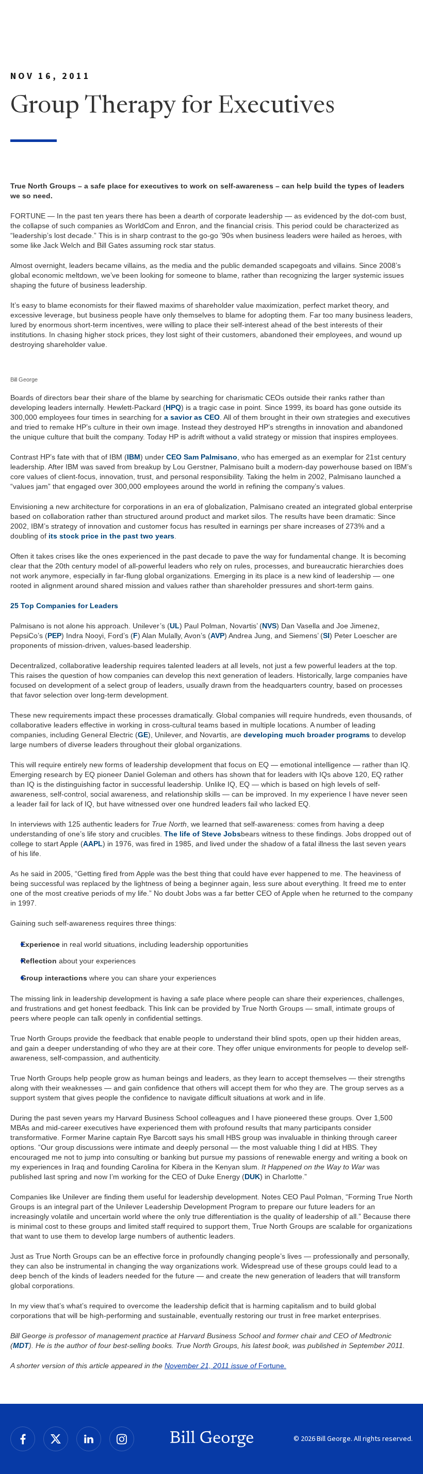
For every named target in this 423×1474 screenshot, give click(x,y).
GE (143, 735)
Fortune (272, 1365)
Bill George (211, 1439)
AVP (217, 635)
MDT (21, 1345)
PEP (54, 635)
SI (326, 635)
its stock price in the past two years (111, 536)
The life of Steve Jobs (202, 834)
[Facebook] (22, 1439)
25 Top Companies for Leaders (64, 605)
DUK (252, 1176)
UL (175, 626)
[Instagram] (121, 1439)
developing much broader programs (306, 735)
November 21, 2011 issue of (211, 1365)
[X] (55, 1439)
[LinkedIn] (88, 1439)
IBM (133, 457)
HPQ (173, 407)
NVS (269, 626)
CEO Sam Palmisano (201, 457)
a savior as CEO (192, 417)
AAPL (93, 843)
